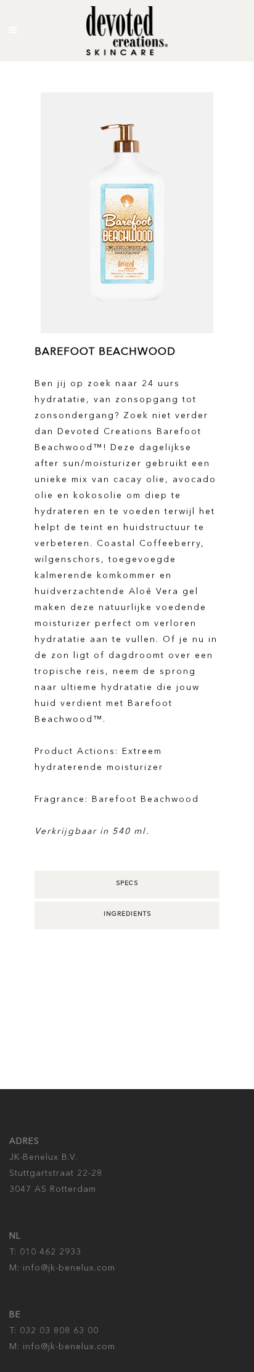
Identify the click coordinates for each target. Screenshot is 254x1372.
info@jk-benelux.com (67, 1268)
